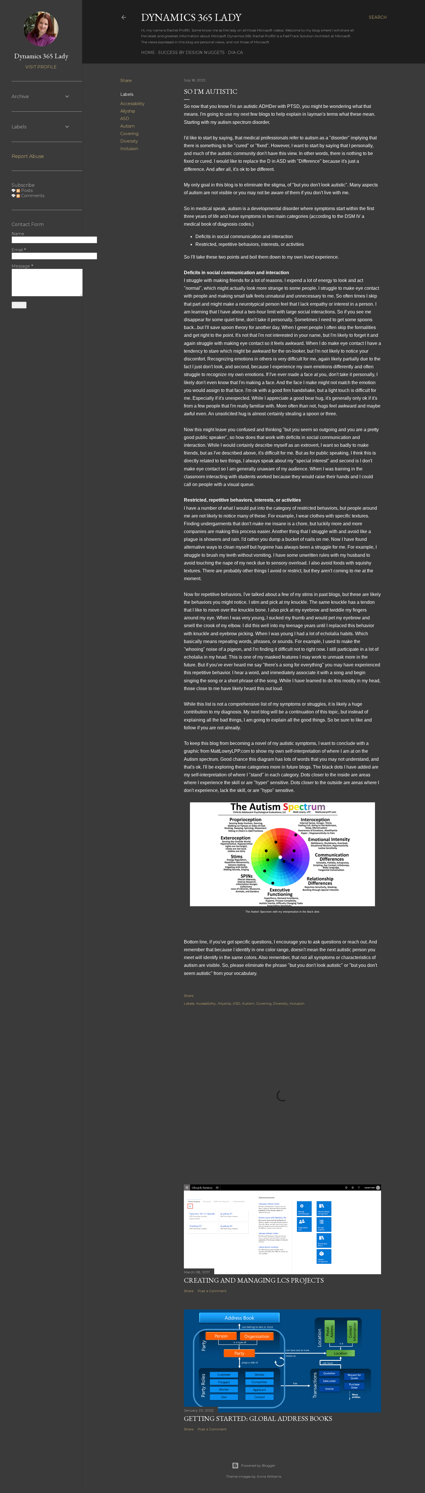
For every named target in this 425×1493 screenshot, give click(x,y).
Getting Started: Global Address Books (258, 1418)
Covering (129, 133)
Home (148, 52)
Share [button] (126, 80)
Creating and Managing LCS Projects (254, 1280)
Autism (127, 126)
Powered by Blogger (258, 1465)
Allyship (127, 111)
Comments (32, 195)
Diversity (129, 141)
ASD (124, 118)
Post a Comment (212, 1291)
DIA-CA (235, 52)
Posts (26, 190)
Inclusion (129, 148)
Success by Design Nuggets (191, 52)
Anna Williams (269, 1476)
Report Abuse (28, 156)
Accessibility (132, 103)
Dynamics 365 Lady (191, 17)
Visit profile (41, 67)
